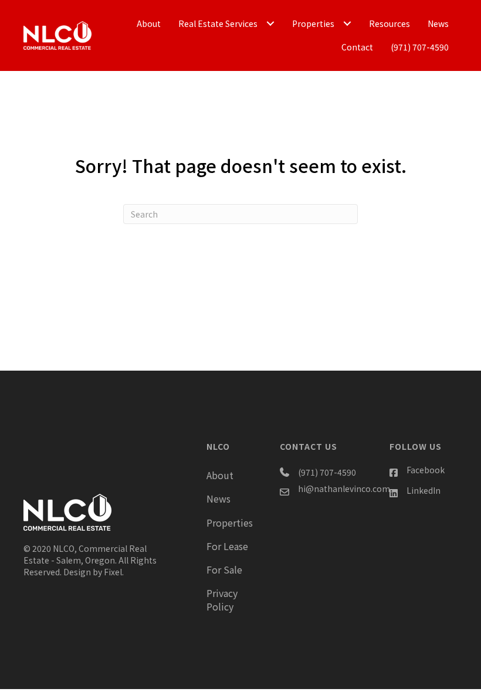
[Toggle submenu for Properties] (346, 23)
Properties (229, 522)
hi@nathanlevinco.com (344, 488)
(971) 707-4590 (327, 472)
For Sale (224, 569)
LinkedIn (424, 490)
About (219, 475)
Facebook (426, 470)
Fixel (113, 572)
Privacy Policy (222, 599)
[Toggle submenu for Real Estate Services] (270, 23)
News (218, 498)
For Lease (227, 546)
